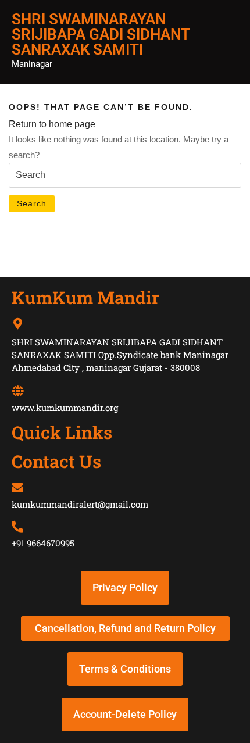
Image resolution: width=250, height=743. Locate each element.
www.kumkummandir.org (65, 407)
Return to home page (52, 124)
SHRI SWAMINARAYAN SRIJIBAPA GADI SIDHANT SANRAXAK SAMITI (101, 34)
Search (32, 203)
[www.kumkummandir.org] (17, 391)
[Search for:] (125, 175)
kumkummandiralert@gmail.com (80, 504)
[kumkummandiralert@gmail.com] (17, 488)
